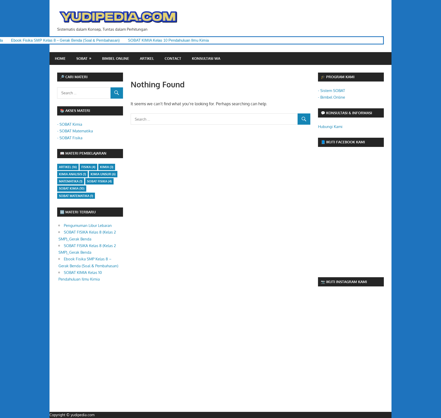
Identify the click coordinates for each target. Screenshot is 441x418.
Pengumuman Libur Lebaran (88, 225)
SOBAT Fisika (99, 181)
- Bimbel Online (331, 97)
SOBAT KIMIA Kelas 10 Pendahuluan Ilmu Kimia (158, 40)
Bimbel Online (115, 58)
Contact (173, 58)
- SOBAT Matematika (75, 131)
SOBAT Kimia (71, 188)
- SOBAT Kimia (69, 124)
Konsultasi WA (206, 58)
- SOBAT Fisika (69, 137)
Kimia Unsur (103, 174)
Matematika (70, 181)
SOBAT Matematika (76, 196)
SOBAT (82, 58)
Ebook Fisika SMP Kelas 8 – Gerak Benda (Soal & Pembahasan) (55, 40)
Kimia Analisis (72, 174)
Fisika (88, 167)
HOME (60, 58)
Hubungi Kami (330, 126)
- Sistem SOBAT (331, 90)
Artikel (147, 58)
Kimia (106, 167)
